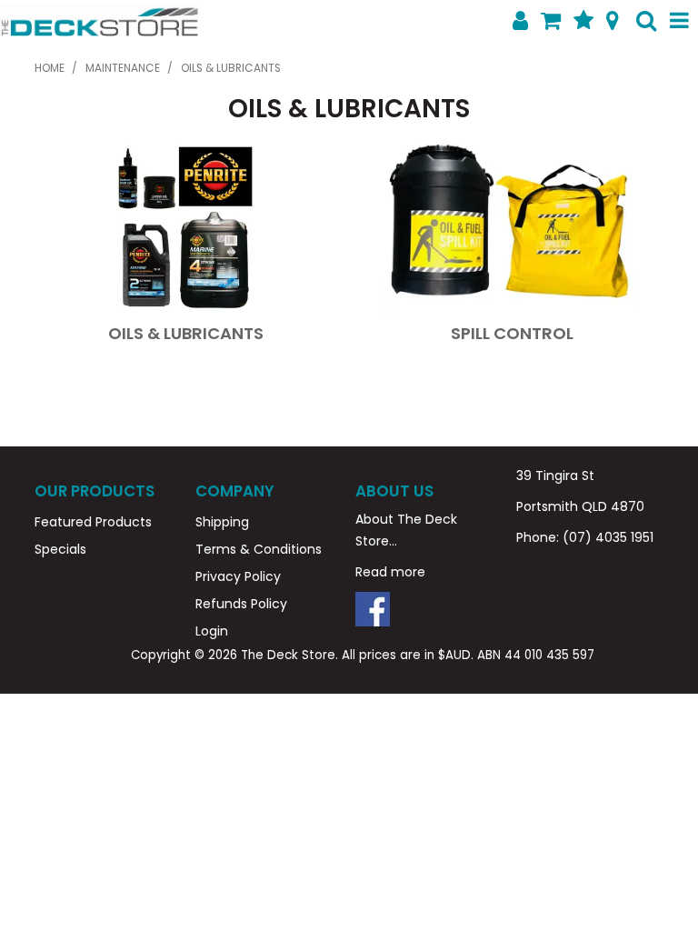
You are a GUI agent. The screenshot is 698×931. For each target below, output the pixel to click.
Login (211, 631)
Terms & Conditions (258, 549)
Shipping (222, 522)
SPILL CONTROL (512, 333)
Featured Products (93, 522)
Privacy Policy (238, 576)
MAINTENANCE (122, 68)
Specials (60, 549)
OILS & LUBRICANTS (186, 333)
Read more (390, 572)
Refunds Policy (241, 604)
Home (50, 68)
